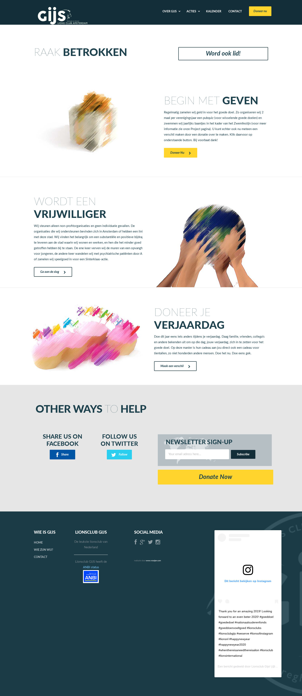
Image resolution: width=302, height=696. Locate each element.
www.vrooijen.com (153, 561)
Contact (40, 557)
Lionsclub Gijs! (260, 666)
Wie (43, 549)
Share (65, 454)
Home (38, 542)
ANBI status (91, 567)
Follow (122, 454)
